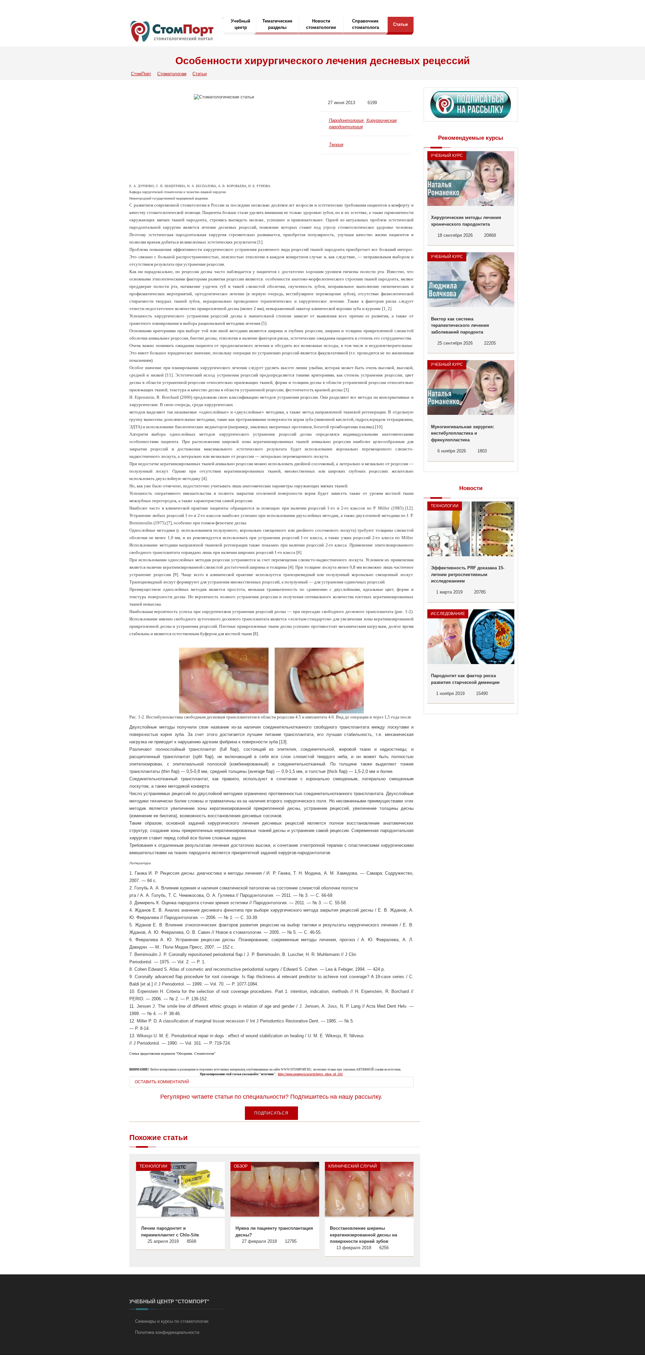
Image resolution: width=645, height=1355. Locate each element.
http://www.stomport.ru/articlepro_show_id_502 (310, 1074)
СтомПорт (141, 73)
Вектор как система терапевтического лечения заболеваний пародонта (460, 325)
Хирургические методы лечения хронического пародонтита (466, 221)
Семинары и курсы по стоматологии (171, 1321)
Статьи (400, 24)
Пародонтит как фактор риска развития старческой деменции (465, 679)
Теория (336, 144)
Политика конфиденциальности (167, 1332)
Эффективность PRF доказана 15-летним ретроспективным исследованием (467, 574)
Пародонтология (346, 120)
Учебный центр (240, 24)
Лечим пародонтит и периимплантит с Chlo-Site (170, 1231)
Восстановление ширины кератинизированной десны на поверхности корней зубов (363, 1235)
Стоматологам (171, 73)
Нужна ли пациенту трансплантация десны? (274, 1231)
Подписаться (271, 1113)
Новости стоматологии (321, 24)
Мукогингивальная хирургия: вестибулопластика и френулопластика (462, 433)
